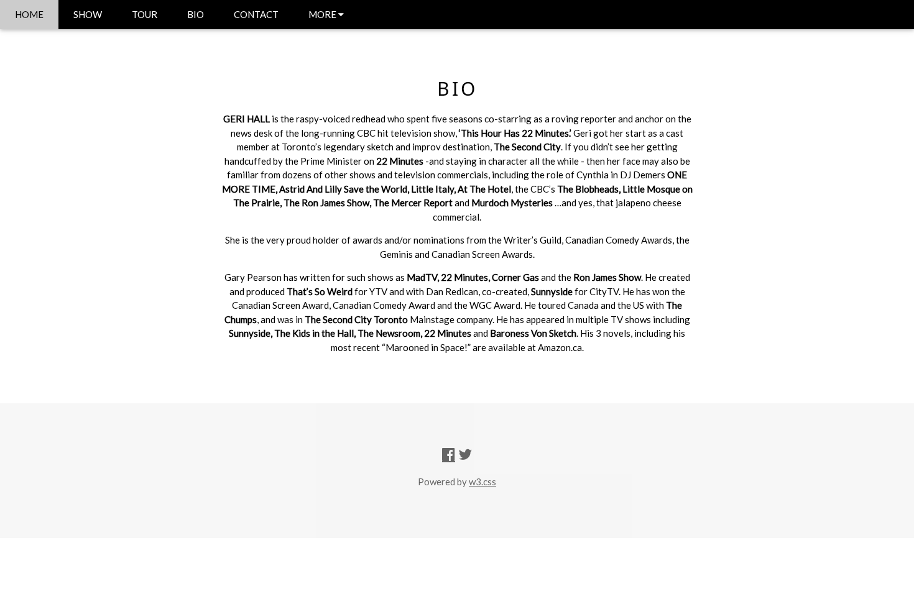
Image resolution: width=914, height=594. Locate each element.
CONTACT (256, 14)
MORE (323, 14)
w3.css (482, 481)
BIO (195, 14)
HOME (29, 14)
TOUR (144, 14)
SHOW (87, 14)
